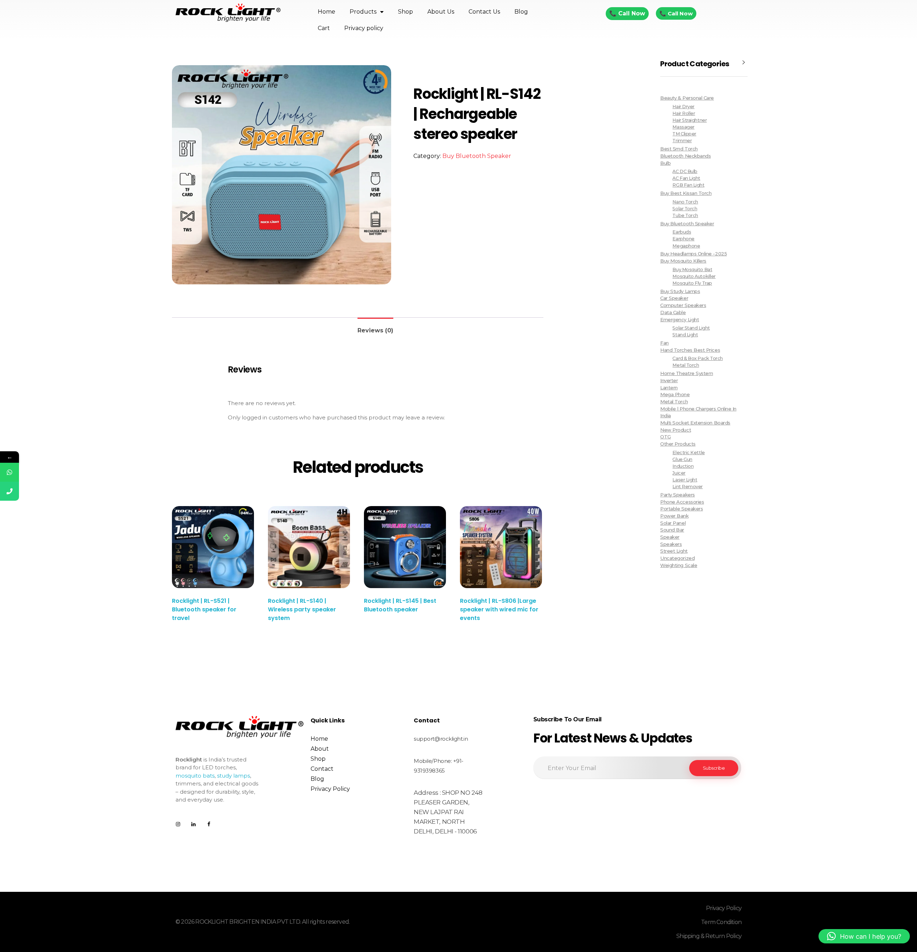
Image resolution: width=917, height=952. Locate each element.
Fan (664, 343)
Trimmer (682, 140)
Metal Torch (685, 365)
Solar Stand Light (691, 328)
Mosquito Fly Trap (692, 283)
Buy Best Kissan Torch (685, 193)
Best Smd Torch (679, 149)
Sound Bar (672, 530)
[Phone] (9, 491)
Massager (683, 127)
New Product (675, 430)
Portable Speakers (681, 508)
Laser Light (684, 479)
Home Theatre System (686, 373)
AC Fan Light (686, 178)
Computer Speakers (683, 305)
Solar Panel (673, 523)
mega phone (675, 394)
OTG (665, 436)
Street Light (673, 551)
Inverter (669, 380)
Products (363, 11)
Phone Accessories (682, 502)
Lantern (669, 387)
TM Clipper (684, 133)
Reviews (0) (375, 330)
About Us (440, 11)
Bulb (665, 163)
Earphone (683, 238)
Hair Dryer (683, 106)
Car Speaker (674, 298)
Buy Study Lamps (680, 291)
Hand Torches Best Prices (690, 350)
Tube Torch (685, 215)
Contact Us (484, 11)
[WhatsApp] (9, 472)
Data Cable (673, 312)
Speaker (670, 537)
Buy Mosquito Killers (683, 261)
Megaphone (686, 246)
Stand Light (685, 334)
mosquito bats (195, 775)
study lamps (233, 775)
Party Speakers (677, 494)
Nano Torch (685, 202)
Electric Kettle (688, 452)
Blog (521, 11)
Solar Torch (684, 208)
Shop (405, 11)
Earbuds (681, 232)
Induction (682, 466)
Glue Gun (682, 459)
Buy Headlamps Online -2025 (693, 253)
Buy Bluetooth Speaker (476, 156)
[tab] (375, 327)
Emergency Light (679, 319)
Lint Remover (687, 486)
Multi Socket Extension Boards (695, 422)
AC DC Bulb (684, 171)
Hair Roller (683, 113)
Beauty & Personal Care (687, 98)
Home (326, 11)
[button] (864, 936)
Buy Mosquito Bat (692, 269)
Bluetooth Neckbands (685, 156)
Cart (324, 28)
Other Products (678, 444)
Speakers (671, 544)
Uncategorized (677, 558)
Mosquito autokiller (693, 276)
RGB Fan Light (688, 185)
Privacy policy (363, 28)
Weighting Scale (678, 565)
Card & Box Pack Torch (697, 358)
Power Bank (674, 516)
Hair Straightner (689, 120)
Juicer (678, 473)
